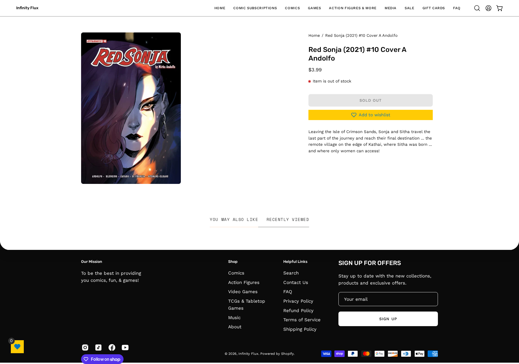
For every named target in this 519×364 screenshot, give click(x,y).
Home (314, 35)
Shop (233, 261)
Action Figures (244, 282)
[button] (255, 8)
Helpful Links (295, 261)
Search (291, 273)
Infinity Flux (27, 8)
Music (234, 317)
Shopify (287, 354)
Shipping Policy (300, 329)
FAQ (287, 291)
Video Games (243, 291)
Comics (236, 273)
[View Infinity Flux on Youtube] (124, 347)
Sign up (388, 318)
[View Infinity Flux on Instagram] (84, 347)
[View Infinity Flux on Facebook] (111, 347)
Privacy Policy (298, 301)
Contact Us (295, 282)
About (234, 327)
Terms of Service (302, 319)
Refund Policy (298, 310)
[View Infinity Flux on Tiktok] (97, 347)
